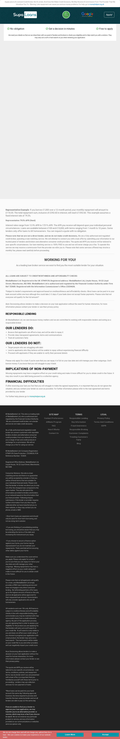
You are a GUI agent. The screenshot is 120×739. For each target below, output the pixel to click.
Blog (79, 443)
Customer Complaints (78, 433)
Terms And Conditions (104, 422)
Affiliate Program (53, 422)
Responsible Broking (79, 429)
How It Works (54, 429)
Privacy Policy (103, 418)
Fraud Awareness (78, 426)
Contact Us (54, 433)
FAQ (54, 426)
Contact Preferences (53, 418)
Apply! (109, 14)
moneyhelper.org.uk (96, 4)
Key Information (79, 422)
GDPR (103, 426)
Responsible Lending (78, 418)
